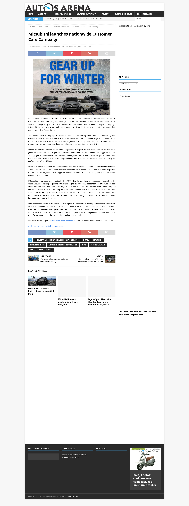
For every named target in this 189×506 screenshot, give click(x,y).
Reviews (106, 14)
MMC (84, 245)
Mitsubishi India (37, 245)
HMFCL (86, 240)
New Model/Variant (86, 14)
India (76, 46)
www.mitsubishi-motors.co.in (64, 220)
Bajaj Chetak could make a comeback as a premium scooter (144, 480)
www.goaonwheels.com (145, 311)
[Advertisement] (138, 52)
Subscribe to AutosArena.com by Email (135, 26)
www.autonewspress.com (131, 314)
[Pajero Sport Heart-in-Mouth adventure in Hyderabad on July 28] (101, 286)
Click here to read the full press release (46, 226)
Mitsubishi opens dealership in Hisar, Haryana (68, 302)
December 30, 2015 (39, 46)
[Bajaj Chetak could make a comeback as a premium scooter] (145, 459)
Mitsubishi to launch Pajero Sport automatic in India (41, 291)
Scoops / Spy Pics (63, 14)
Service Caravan (98, 245)
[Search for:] (148, 19)
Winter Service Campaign (41, 250)
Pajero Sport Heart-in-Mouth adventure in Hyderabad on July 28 (99, 302)
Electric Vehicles (123, 14)
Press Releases (144, 14)
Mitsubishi (82, 46)
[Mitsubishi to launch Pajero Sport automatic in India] (42, 281)
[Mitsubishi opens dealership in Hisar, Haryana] (72, 286)
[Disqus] (71, 341)
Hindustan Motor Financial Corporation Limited (57, 240)
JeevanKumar (55, 46)
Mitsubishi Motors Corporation (63, 245)
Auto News (69, 46)
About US (43, 14)
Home (30, 14)
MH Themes (73, 496)
